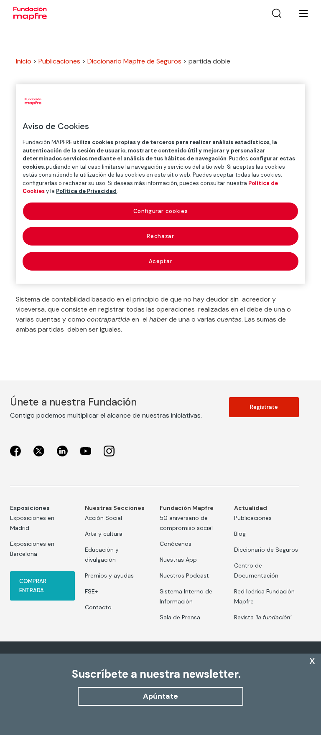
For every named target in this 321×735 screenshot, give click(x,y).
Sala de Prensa (180, 617)
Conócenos (175, 543)
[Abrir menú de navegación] (298, 13)
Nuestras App (178, 559)
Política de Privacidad (86, 191)
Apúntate (160, 696)
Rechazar (160, 236)
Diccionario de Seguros (266, 549)
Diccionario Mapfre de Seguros (134, 61)
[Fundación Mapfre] (30, 13)
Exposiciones (30, 508)
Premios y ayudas (109, 575)
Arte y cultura (103, 533)
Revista (262, 617)
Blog (240, 533)
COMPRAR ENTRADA (32, 586)
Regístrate (264, 407)
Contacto (98, 607)
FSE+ (91, 591)
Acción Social (103, 518)
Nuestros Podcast (184, 575)
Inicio (23, 61)
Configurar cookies (160, 210)
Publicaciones (59, 61)
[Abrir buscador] (277, 13)
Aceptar (161, 261)
